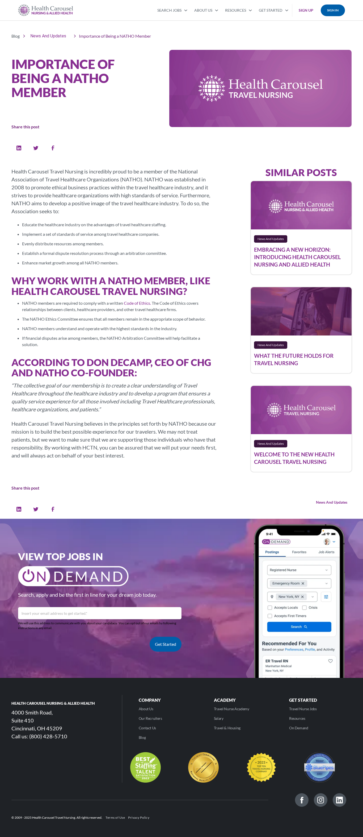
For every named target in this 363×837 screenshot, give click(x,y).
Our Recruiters (150, 718)
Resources (297, 718)
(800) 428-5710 (48, 736)
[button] (172, 9)
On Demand (298, 728)
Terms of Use (115, 817)
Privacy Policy (138, 817)
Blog (142, 737)
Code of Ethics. (137, 303)
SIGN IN (333, 10)
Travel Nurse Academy (231, 709)
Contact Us (147, 728)
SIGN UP (306, 10)
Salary (218, 718)
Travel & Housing (227, 728)
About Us (146, 709)
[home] (45, 10)
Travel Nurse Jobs (303, 709)
